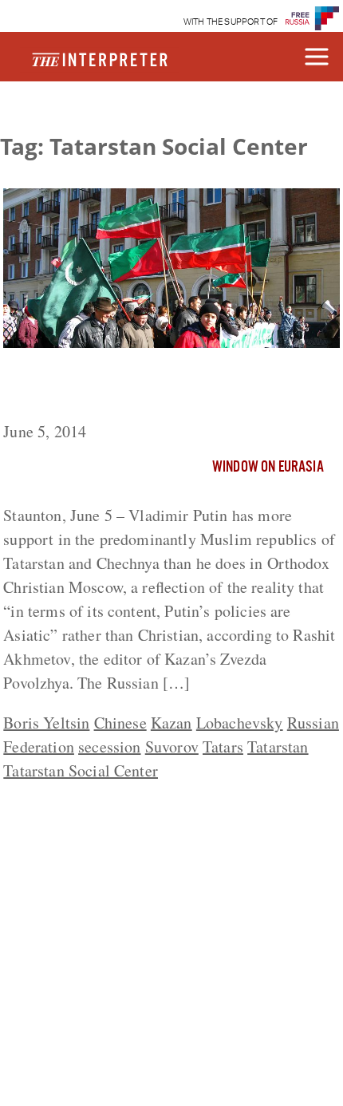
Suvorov (172, 746)
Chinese (120, 722)
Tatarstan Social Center (80, 770)
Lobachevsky (239, 722)
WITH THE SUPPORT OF (230, 22)
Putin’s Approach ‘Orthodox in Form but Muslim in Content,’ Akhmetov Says (160, 388)
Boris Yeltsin (46, 722)
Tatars (223, 746)
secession (109, 746)
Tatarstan (277, 746)
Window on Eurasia (268, 467)
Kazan (171, 722)
